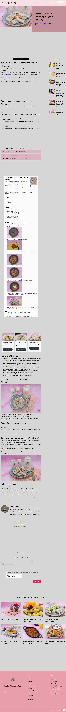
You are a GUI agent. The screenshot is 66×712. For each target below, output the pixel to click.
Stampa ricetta (34, 186)
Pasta (45, 23)
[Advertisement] (21, 48)
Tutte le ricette (44, 2)
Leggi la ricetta (7, 349)
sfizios (19, 68)
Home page (37, 2)
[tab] (21, 151)
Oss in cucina (10, 3)
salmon (22, 414)
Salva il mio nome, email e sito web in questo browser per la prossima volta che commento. (23, 572)
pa (3, 79)
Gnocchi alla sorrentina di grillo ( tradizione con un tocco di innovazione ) (60, 93)
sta (5, 79)
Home (36, 23)
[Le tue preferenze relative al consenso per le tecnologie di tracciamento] (64, 710)
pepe (8, 364)
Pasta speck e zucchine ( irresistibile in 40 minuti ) (7, 344)
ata (9, 74)
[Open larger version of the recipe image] (33, 181)
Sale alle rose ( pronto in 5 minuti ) (10, 619)
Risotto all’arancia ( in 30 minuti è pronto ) (60, 75)
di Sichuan (11, 364)
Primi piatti (41, 23)
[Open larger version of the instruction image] (14, 232)
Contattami (52, 2)
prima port (6, 74)
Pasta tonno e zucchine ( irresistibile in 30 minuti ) (21, 344)
